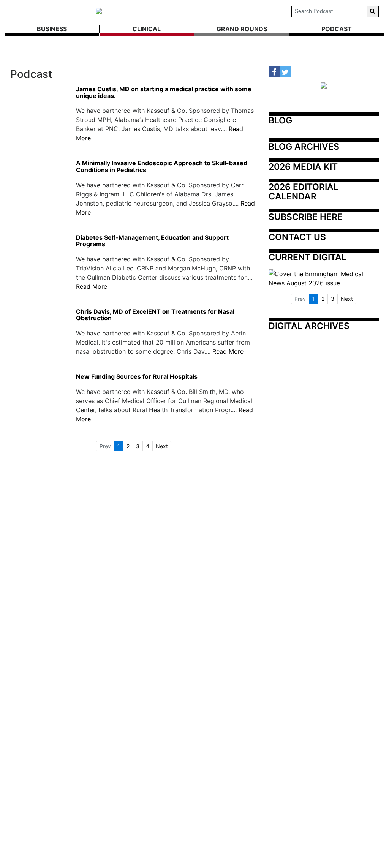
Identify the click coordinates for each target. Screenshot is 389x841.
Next (162, 446)
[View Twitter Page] (285, 71)
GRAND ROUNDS (242, 29)
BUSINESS (52, 29)
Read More (91, 286)
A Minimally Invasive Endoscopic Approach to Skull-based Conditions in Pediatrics (161, 166)
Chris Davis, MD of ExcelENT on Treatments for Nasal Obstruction (155, 315)
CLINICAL (147, 29)
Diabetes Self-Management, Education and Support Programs (152, 241)
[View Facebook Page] (274, 71)
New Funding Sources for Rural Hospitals (137, 376)
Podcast (336, 29)
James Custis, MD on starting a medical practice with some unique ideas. (163, 92)
